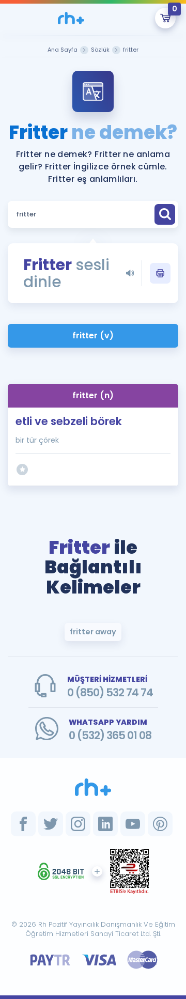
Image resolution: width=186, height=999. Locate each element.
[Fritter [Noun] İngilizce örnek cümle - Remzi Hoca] (71, 18)
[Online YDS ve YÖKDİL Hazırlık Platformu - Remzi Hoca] (93, 787)
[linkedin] (105, 823)
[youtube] (132, 823)
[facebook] (23, 823)
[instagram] (78, 823)
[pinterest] (160, 823)
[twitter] (50, 823)
